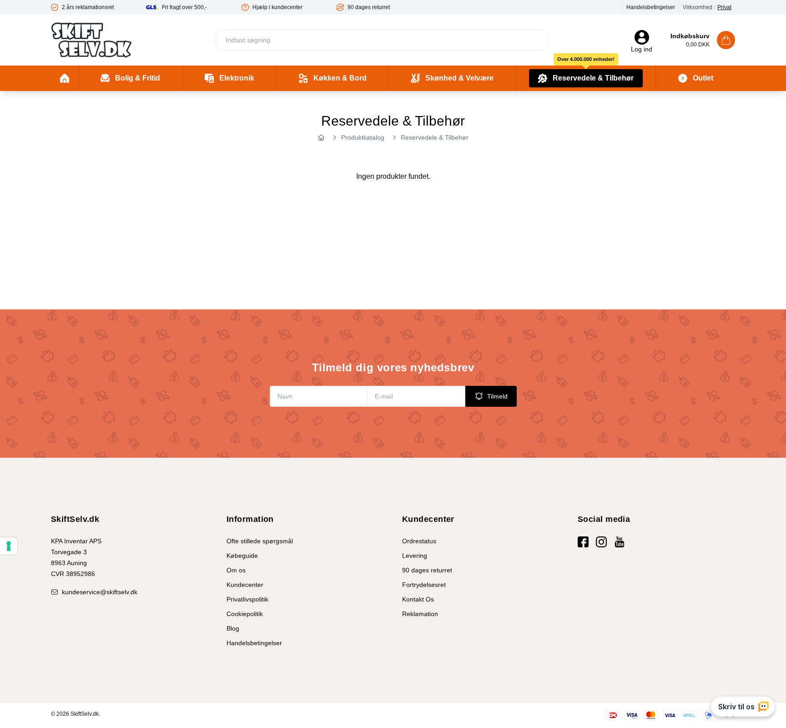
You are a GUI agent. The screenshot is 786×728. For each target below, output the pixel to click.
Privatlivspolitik (247, 599)
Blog (233, 628)
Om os (236, 570)
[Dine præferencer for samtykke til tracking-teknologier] (8, 546)
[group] (98, 7)
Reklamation (420, 613)
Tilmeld (497, 396)
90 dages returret (427, 570)
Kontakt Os (418, 599)
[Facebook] (583, 541)
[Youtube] (619, 541)
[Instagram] (601, 541)
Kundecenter (245, 584)
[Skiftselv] (91, 40)
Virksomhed (697, 7)
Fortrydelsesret (424, 584)
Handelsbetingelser (650, 7)
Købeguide (242, 555)
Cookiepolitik (245, 613)
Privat (724, 7)
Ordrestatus (419, 541)
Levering (414, 555)
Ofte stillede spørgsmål (260, 541)
